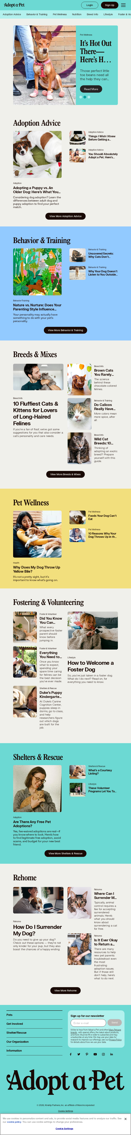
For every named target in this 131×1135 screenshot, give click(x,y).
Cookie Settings (65, 1111)
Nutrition (76, 14)
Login (89, 5)
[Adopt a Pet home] (14, 5)
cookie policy (14, 1122)
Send (115, 1022)
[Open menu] (123, 5)
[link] (115, 1039)
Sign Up (109, 5)
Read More (91, 89)
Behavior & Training (36, 14)
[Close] (125, 1119)
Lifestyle (108, 14)
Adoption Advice (12, 14)
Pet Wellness (60, 14)
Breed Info (92, 14)
